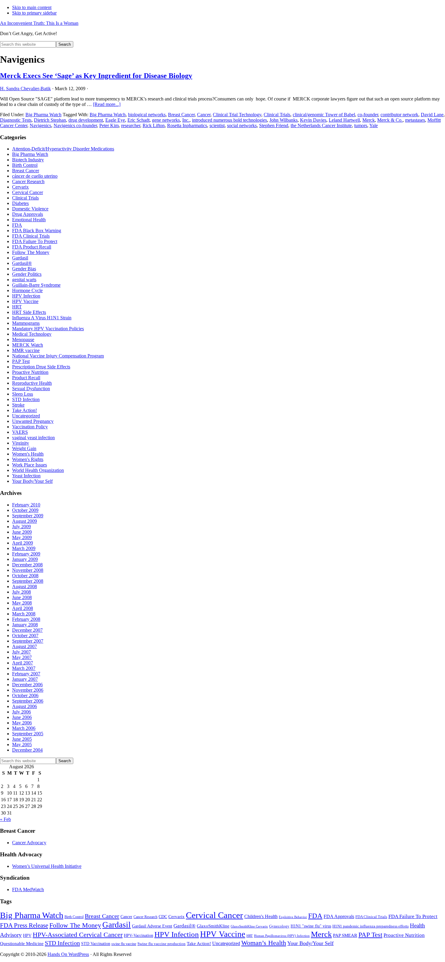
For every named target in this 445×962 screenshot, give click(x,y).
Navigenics (40, 125)
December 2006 (27, 684)
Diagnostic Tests (15, 120)
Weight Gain (24, 448)
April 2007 (22, 662)
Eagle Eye (115, 120)
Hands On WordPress (68, 954)
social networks (242, 125)
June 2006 (22, 717)
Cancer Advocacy (29, 842)
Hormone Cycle (27, 290)
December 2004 (27, 750)
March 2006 (23, 728)
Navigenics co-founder (75, 125)
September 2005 (27, 733)
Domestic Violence (30, 208)
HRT (17, 306)
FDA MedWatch (28, 889)
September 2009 (27, 515)
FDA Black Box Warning (36, 230)
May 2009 (22, 537)
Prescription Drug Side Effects (41, 366)
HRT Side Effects (29, 312)
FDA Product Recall (31, 246)
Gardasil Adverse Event (152, 926)
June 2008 (22, 597)
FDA (17, 225)
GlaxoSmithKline (213, 925)
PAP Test (21, 361)
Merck (368, 120)
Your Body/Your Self (32, 481)
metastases (415, 120)
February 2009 (26, 553)
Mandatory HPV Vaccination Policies (48, 328)
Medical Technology (31, 334)
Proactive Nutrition (30, 372)
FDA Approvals (339, 916)
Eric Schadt (138, 120)
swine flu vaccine (123, 944)
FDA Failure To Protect (34, 241)
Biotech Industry (28, 159)
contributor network (399, 114)
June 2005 (22, 739)
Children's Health (261, 916)
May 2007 (22, 657)
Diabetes (20, 203)
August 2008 (24, 586)
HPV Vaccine (25, 301)
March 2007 (23, 668)
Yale (373, 125)
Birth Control (25, 165)
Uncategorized (26, 415)
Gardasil (20, 257)
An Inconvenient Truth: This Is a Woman (39, 23)
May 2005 (22, 744)
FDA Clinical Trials (31, 236)
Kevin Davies (313, 120)
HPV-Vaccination (138, 935)
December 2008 (27, 564)
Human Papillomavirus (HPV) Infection (282, 935)
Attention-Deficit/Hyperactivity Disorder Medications (63, 148)
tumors (360, 125)
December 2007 (27, 630)
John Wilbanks (283, 120)
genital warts (24, 279)
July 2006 (21, 711)
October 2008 (25, 575)
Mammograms (26, 323)
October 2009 (25, 510)
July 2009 (21, 526)
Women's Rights (27, 459)
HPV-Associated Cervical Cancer (78, 934)
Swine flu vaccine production (161, 943)
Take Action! (24, 410)
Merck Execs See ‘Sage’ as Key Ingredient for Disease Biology (96, 76)
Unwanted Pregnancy (33, 421)
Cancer (203, 114)
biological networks (147, 114)
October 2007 (25, 635)
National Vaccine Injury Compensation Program (58, 355)
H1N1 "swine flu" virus (311, 926)
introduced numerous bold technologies (229, 120)
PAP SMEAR (345, 935)
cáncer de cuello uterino (35, 176)
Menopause (23, 339)
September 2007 (27, 641)
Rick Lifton (154, 125)
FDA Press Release (24, 925)
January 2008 (25, 624)
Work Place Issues (29, 464)
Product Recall (26, 377)
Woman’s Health (263, 943)
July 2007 (21, 651)
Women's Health (28, 453)
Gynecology (279, 926)
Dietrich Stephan (50, 120)
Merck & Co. (390, 120)
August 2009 (24, 521)
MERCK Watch (27, 345)
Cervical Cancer (27, 192)
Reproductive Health (32, 383)
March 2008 (23, 613)
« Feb (5, 819)
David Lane (432, 114)
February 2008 (26, 619)
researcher (130, 125)
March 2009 (23, 548)
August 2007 (24, 646)
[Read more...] (106, 104)
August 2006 (24, 706)
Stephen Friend (273, 125)
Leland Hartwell (344, 120)
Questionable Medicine (22, 943)
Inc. (186, 120)
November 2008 (27, 570)
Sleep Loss (22, 394)
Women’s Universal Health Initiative (46, 866)
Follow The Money (30, 252)
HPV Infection (26, 295)
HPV (27, 935)
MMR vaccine (26, 350)
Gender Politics (26, 274)
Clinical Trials (277, 114)
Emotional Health (29, 219)
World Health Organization (38, 470)
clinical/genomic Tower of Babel (324, 114)
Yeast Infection (26, 475)
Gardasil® (22, 263)
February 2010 (26, 504)
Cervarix (20, 186)
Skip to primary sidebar (34, 12)
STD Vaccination (95, 943)
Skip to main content (31, 7)
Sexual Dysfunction (31, 388)
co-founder (368, 114)
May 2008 (22, 602)
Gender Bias (24, 268)
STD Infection (26, 399)
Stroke (18, 404)
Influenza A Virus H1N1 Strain (41, 317)
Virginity (20, 443)
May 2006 (22, 722)
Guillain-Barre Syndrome (36, 285)
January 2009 (25, 559)
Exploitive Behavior (293, 917)
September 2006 (27, 700)
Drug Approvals (27, 214)
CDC (163, 916)
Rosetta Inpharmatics (187, 125)
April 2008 (22, 608)
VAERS (20, 432)
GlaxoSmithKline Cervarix (249, 926)
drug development (85, 120)
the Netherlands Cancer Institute (321, 125)
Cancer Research (28, 181)
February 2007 (26, 673)
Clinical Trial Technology (237, 114)
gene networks (166, 120)
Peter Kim (109, 125)
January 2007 (25, 679)
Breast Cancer (181, 114)
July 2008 (21, 592)
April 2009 (22, 542)
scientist (217, 125)
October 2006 (25, 695)
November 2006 (27, 690)
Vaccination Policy (30, 426)
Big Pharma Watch (43, 114)
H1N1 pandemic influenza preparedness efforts (370, 926)
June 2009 (22, 532)
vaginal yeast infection (33, 437)
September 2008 (27, 581)
